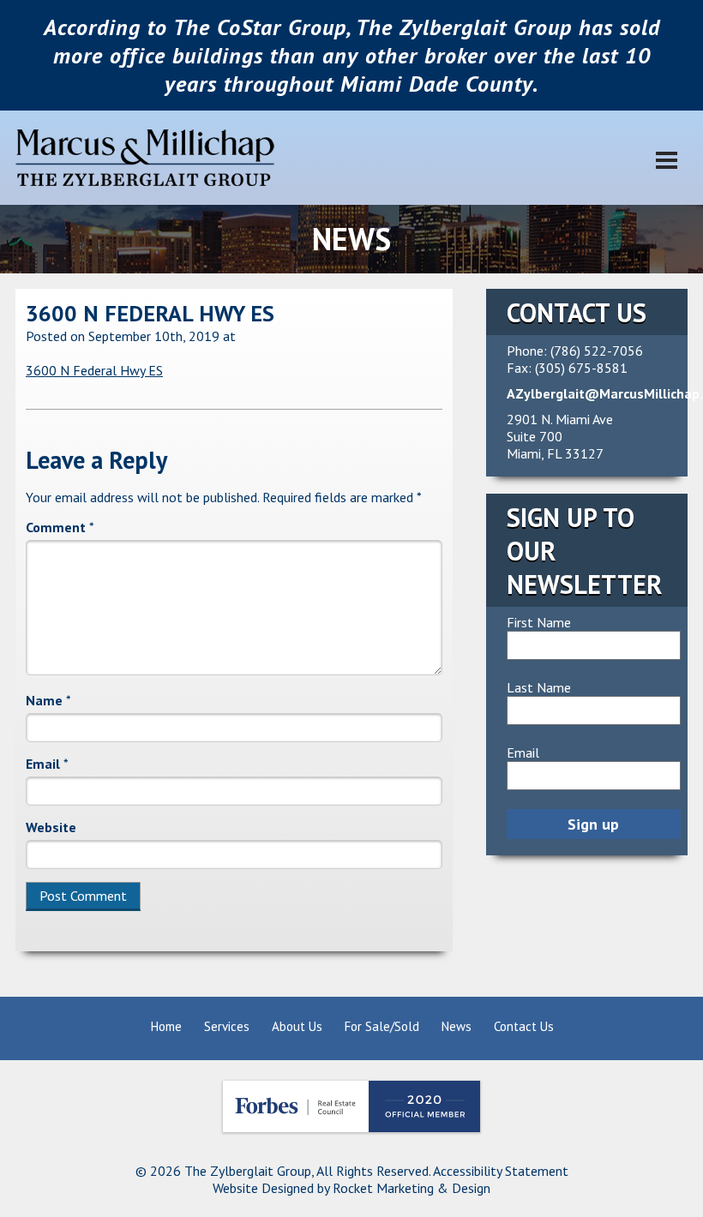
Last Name (539, 687)
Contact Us (524, 1026)
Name (48, 700)
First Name (539, 622)
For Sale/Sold (382, 1026)
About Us (297, 1026)
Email (47, 763)
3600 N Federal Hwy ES (150, 313)
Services (226, 1026)
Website (51, 827)
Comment (60, 527)
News (457, 1026)
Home (166, 1026)
